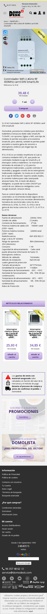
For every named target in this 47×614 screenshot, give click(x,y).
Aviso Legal (7, 489)
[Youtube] (20, 578)
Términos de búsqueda (11, 492)
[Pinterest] (27, 578)
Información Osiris (9, 514)
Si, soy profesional (24, 457)
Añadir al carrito (12, 355)
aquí (31, 611)
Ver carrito (6, 532)
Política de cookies (10, 478)
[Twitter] (35, 578)
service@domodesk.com (17, 572)
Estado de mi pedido (10, 535)
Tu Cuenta (6, 486)
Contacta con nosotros (12, 482)
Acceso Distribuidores (11, 525)
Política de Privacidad (11, 474)
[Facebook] (4, 578)
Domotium (6, 511)
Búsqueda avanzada (10, 496)
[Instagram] (12, 578)
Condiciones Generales (11, 508)
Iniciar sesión (7, 529)
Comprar (23, 108)
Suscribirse (23, 417)
